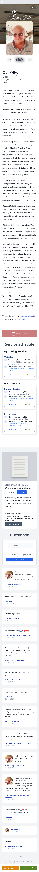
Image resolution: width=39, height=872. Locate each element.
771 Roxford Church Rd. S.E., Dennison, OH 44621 (18, 425)
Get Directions (11, 375)
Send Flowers (27, 375)
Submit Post (19, 559)
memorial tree (27, 316)
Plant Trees (27, 405)
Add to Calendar (14, 364)
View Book (10, 492)
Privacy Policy (14, 863)
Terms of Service (25, 863)
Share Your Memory (13, 524)
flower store (26, 319)
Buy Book (22, 492)
